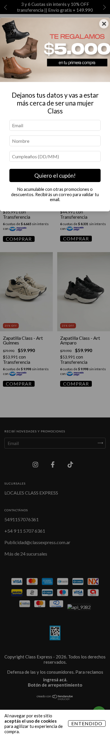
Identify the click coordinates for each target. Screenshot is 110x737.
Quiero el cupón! (55, 175)
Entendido (86, 723)
